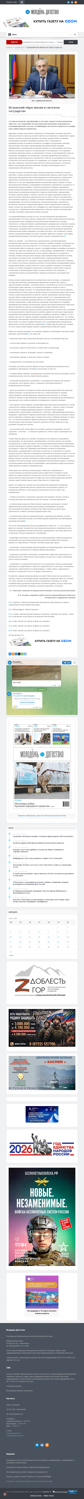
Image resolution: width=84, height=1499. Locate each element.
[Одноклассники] (13, 654)
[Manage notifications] (5, 1494)
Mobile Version (49, 1496)
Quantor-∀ (47, 1492)
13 (39, 937)
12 (30, 937)
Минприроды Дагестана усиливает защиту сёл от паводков (37, 858)
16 (68, 937)
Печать (65, 117)
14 (48, 937)
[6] (25, 521)
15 (58, 937)
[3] (44, 324)
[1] (65, 236)
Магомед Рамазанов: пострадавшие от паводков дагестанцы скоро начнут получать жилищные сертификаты (41, 901)
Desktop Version (36, 1496)
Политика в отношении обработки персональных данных (29, 1481)
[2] (41, 322)
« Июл (11, 955)
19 (30, 942)
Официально (57, 115)
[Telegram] (25, 654)
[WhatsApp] (22, 654)
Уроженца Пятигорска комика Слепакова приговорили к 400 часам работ (43, 836)
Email (73, 117)
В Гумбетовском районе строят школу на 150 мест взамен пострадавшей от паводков (43, 874)
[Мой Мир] (16, 654)
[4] (28, 334)
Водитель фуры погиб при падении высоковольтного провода (38, 843)
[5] (37, 369)
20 (39, 942)
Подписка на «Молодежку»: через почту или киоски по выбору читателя (42, 816)
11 (20, 937)
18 (20, 942)
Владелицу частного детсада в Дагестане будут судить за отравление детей (42, 866)
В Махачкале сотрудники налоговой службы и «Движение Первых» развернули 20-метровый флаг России (41, 883)
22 (58, 942)
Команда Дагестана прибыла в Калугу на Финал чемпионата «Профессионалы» (38, 851)
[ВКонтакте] (10, 654)
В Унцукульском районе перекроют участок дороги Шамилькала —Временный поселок (40, 892)
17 (10, 942)
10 (10, 937)
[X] (19, 654)
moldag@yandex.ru (13, 1433)
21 (48, 942)
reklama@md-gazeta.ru (15, 1436)
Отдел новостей (24, 115)
